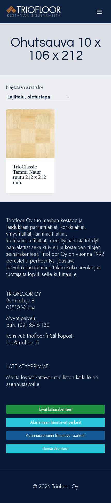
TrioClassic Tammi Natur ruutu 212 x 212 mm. (29, 174)
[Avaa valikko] (99, 11)
